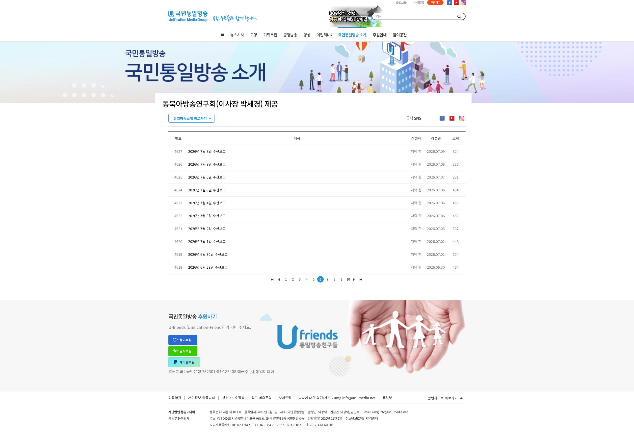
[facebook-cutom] (442, 118)
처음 (272, 280)
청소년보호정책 (233, 397)
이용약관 (174, 397)
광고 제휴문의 (261, 397)
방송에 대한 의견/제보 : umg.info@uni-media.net (336, 397)
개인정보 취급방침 (201, 397)
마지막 (362, 280)
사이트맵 (285, 397)
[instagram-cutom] (461, 118)
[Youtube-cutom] (451, 118)
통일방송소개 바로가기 (190, 118)
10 (348, 279)
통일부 (387, 397)
